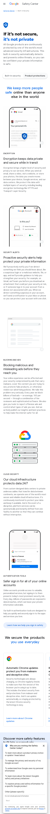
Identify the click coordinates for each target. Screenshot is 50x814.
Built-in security (13, 76)
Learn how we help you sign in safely (25, 625)
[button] (42, 143)
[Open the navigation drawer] (4, 4)
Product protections (35, 76)
